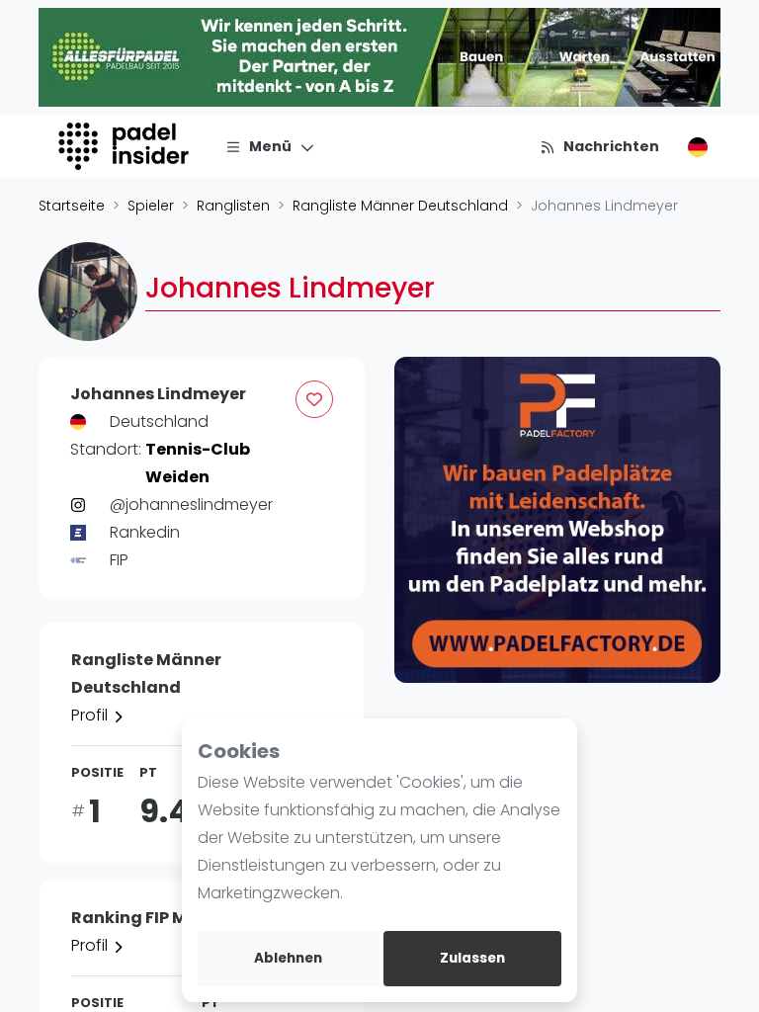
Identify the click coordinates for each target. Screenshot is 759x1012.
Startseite (72, 205)
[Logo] (126, 146)
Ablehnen (288, 958)
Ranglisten (233, 205)
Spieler (150, 205)
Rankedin (145, 532)
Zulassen (472, 958)
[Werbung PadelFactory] (557, 520)
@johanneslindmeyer (191, 504)
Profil (91, 715)
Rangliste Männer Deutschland (400, 205)
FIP (119, 559)
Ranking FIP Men (139, 917)
